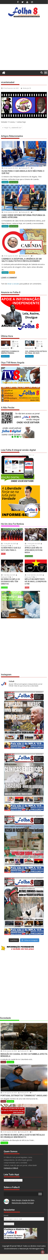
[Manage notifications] (42, 1252)
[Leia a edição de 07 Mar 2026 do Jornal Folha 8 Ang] (24, 906)
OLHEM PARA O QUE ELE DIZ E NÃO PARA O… (11, 549)
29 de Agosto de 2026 (10, 168)
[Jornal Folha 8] (3, 72)
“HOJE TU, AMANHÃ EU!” (13, 128)
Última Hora (5, 356)
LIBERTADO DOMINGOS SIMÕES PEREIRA (10, 352)
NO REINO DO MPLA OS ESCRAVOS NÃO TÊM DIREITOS (10, 581)
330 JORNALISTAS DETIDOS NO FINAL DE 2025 (36, 352)
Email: (6, 1215)
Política (3, 554)
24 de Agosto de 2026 (9, 1132)
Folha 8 (3, 1062)
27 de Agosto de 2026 (9, 1093)
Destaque (5, 182)
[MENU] (45, 72)
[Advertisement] (24, 44)
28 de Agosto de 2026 (9, 1051)
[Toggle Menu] (40, 1194)
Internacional (14, 182)
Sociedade (4, 587)
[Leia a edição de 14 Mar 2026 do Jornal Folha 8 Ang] (24, 844)
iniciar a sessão (13, 284)
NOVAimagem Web (36, 1248)
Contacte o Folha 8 (11, 1168)
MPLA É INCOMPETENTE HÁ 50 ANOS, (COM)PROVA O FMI (35, 581)
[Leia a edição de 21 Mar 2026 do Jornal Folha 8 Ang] (24, 781)
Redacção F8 (27, 88)
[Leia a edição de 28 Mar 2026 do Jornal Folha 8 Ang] (24, 719)
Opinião (12, 272)
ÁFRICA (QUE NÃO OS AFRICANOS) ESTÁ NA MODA (33, 550)
